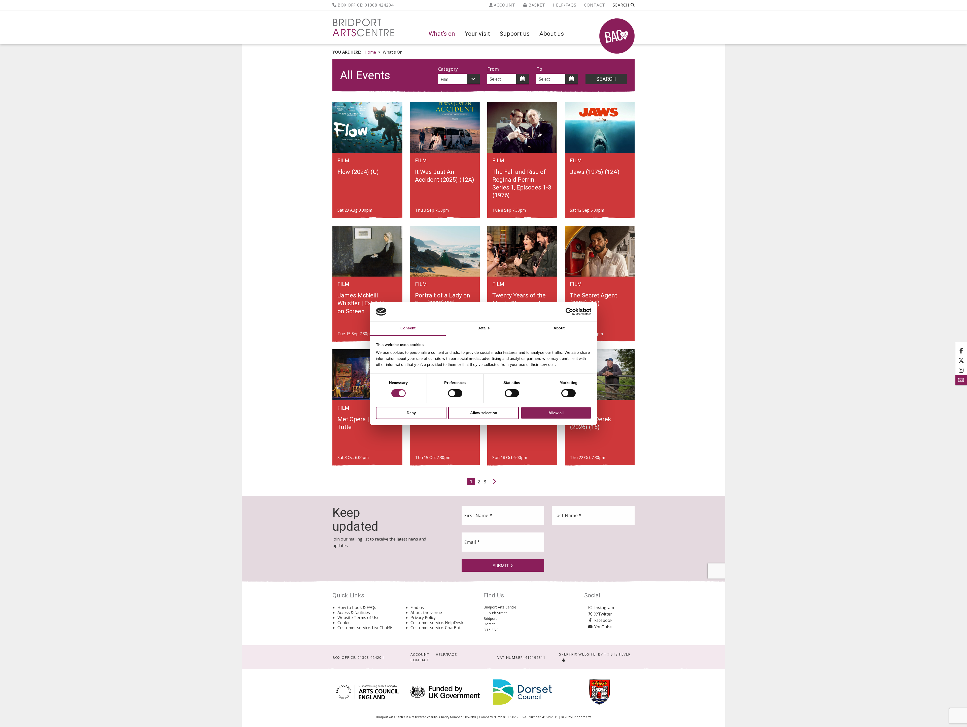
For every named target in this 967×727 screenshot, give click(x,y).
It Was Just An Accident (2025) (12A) (444, 175)
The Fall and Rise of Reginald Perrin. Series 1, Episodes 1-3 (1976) (521, 183)
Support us (515, 34)
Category (448, 69)
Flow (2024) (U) (358, 171)
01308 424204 (379, 5)
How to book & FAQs (356, 607)
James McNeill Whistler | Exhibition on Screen (364, 303)
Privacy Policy (423, 618)
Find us (417, 607)
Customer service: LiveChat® (364, 628)
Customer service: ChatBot (435, 628)
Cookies (345, 623)
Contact (594, 5)
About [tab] (559, 328)
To (539, 69)
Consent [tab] (408, 328)
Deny (411, 413)
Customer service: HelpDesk (436, 623)
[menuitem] (442, 34)
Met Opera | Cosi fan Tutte (365, 423)
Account (504, 5)
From (493, 69)
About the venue (426, 612)
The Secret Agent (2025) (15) (593, 299)
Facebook (603, 620)
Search (606, 79)
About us (551, 34)
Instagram (604, 607)
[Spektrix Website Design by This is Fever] (562, 660)
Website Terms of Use (358, 618)
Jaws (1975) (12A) (594, 171)
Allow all (556, 413)
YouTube (603, 627)
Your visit (477, 34)
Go (606, 69)
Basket (536, 5)
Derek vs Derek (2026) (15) (590, 423)
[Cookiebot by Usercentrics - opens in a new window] (569, 311)
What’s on (442, 34)
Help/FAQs (564, 5)
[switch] (455, 393)
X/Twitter (603, 614)
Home (370, 52)
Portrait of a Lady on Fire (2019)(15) (442, 299)
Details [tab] (483, 328)
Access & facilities (353, 612)
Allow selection (483, 413)
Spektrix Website (577, 654)
